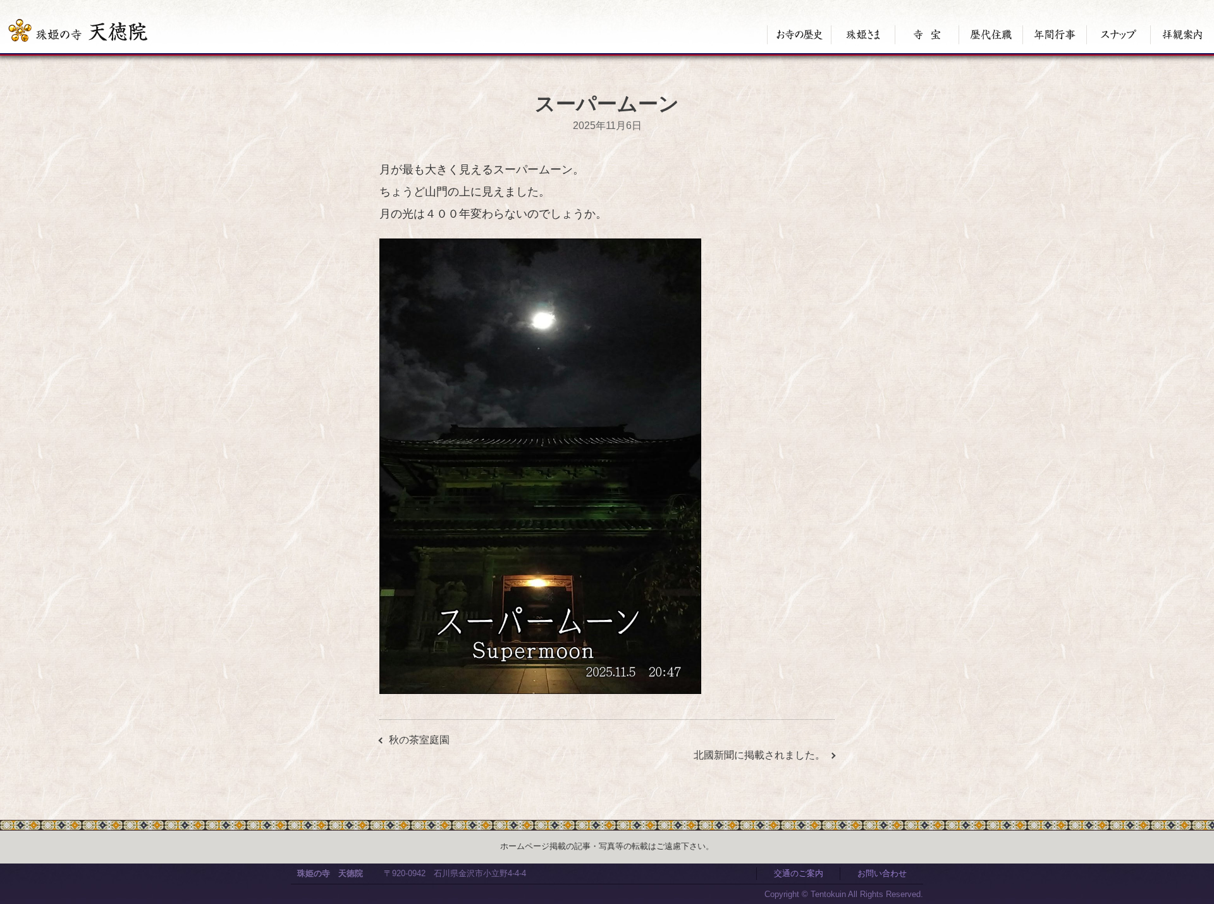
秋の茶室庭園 (419, 739)
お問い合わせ (882, 873)
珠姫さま (863, 34)
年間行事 (1054, 34)
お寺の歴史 (799, 34)
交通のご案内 (798, 873)
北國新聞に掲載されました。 (759, 755)
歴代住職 (990, 34)
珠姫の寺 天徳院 (330, 873)
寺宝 (927, 34)
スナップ (1118, 34)
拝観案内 (1182, 34)
